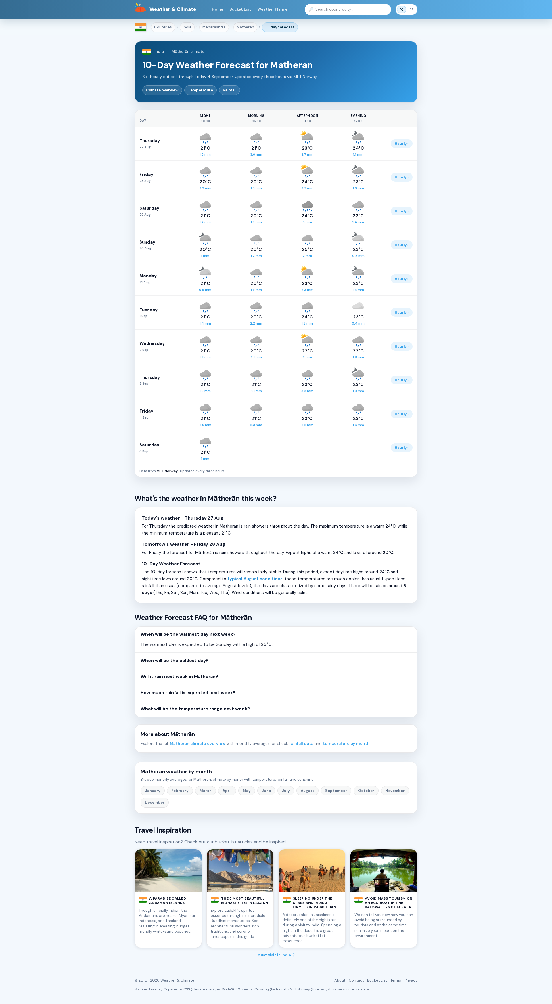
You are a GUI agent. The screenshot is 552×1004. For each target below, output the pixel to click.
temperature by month (346, 743)
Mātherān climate (188, 51)
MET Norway (167, 471)
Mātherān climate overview (197, 743)
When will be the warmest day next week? (188, 634)
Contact (356, 980)
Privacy (411, 980)
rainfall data (301, 743)
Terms (395, 980)
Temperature (200, 90)
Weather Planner (273, 9)
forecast (280, 27)
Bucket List (240, 9)
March (206, 790)
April (227, 790)
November (395, 790)
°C (402, 9)
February (180, 790)
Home (217, 9)
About (339, 980)
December (154, 802)
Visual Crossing (256, 989)
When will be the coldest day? (174, 660)
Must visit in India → (276, 955)
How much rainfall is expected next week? (188, 693)
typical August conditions (255, 579)
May (247, 790)
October (366, 790)
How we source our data (349, 989)
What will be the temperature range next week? (195, 709)
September (336, 790)
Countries (163, 27)
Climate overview (162, 90)
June (266, 790)
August (307, 790)
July (286, 790)
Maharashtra (214, 27)
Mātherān (245, 27)
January (152, 790)
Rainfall (229, 90)
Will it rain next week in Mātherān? (179, 676)
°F (411, 9)
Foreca (154, 989)
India (187, 27)
